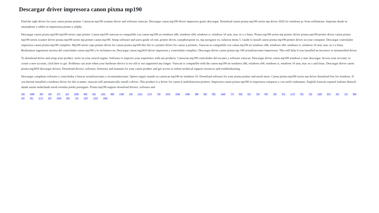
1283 (319, 94)
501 (302, 94)
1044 (177, 94)
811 (249, 94)
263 (94, 94)
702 (310, 94)
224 (67, 94)
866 (354, 94)
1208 (76, 94)
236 (23, 94)
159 (131, 94)
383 (41, 94)
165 (337, 94)
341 (23, 98)
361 (31, 98)
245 (50, 98)
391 (275, 94)
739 (158, 94)
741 (76, 98)
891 (68, 98)
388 (196, 94)
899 (112, 94)
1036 (59, 98)
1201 (103, 94)
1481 (105, 98)
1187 (85, 98)
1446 (223, 94)
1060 (32, 94)
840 (85, 94)
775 (232, 94)
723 (346, 94)
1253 (95, 98)
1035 (168, 94)
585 (205, 94)
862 (241, 94)
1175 (149, 94)
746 (258, 94)
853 (329, 94)
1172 (40, 98)
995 (214, 94)
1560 (121, 94)
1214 (140, 94)
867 (266, 94)
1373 (292, 94)
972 (283, 94)
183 (50, 94)
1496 (187, 94)
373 (58, 94)
